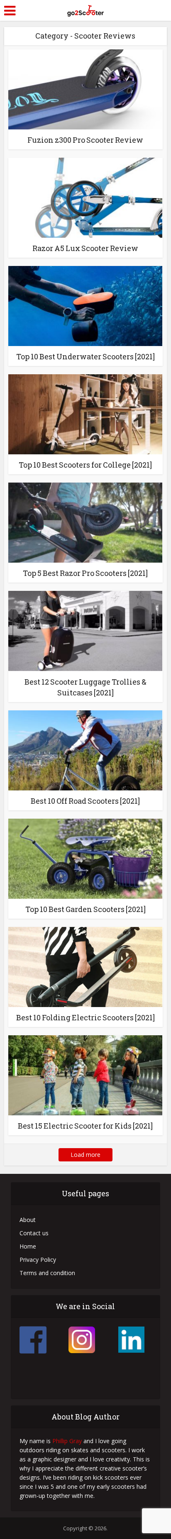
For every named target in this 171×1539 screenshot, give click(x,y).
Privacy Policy (38, 1259)
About (28, 1220)
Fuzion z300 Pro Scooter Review (85, 140)
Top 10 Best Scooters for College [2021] (85, 465)
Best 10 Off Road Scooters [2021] (85, 801)
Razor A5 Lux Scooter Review (85, 248)
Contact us (34, 1233)
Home (28, 1246)
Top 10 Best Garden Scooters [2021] (85, 909)
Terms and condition (47, 1273)
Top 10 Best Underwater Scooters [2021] (85, 356)
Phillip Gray (67, 1441)
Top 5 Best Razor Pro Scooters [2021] (85, 573)
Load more (85, 1155)
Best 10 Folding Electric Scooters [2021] (85, 1017)
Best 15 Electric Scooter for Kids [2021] (85, 1126)
